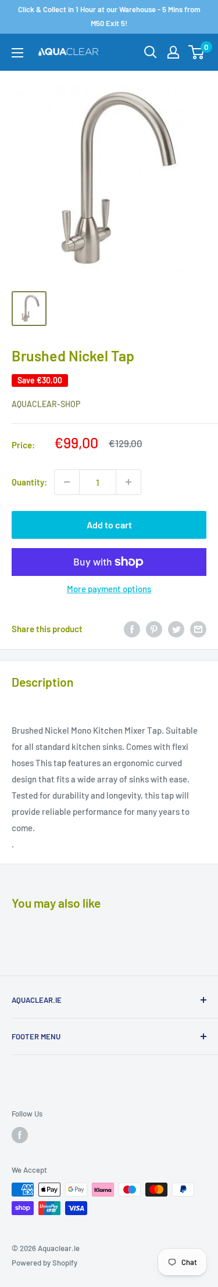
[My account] (173, 52)
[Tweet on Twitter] (176, 628)
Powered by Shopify (44, 1262)
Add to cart (109, 524)
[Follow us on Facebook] (20, 1135)
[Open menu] (17, 52)
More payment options (109, 588)
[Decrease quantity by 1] (67, 482)
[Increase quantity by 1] (128, 482)
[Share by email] (198, 628)
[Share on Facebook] (132, 628)
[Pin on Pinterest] (154, 628)
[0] (197, 52)
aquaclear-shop (46, 404)
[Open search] (150, 52)
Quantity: (29, 482)
